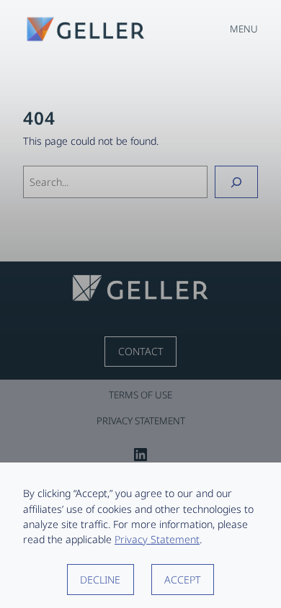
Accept (182, 579)
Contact (141, 351)
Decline (100, 579)
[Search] (237, 182)
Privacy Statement (157, 539)
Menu (244, 28)
